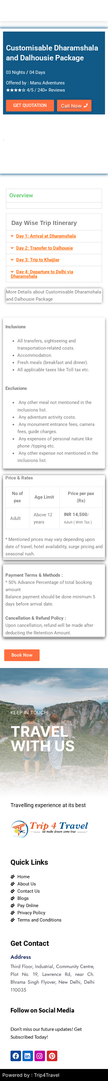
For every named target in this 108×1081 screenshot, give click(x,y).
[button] (54, 236)
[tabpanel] (54, 205)
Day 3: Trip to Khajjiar (37, 260)
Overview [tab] (21, 195)
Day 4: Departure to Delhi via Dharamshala (42, 274)
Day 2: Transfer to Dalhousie (44, 248)
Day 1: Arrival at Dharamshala (46, 236)
